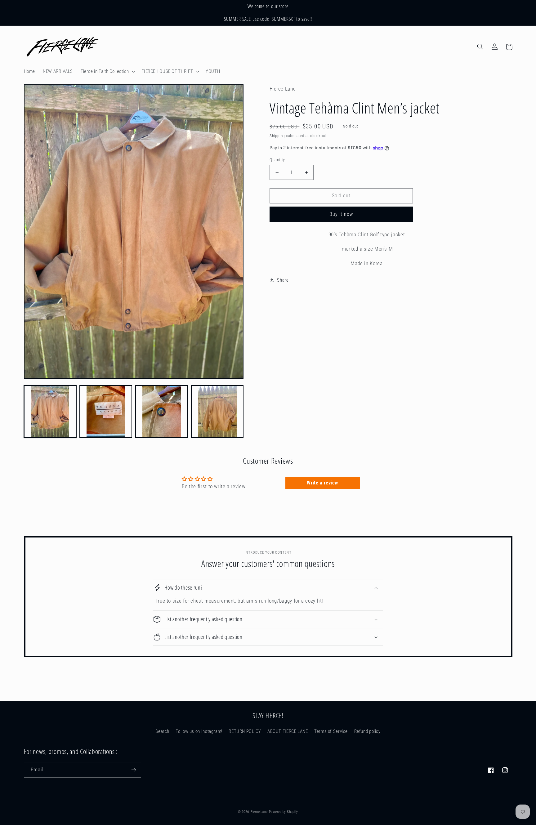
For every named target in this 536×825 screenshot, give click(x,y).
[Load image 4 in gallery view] (217, 411)
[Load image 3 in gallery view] (161, 411)
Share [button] (282, 280)
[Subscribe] (133, 769)
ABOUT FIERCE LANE (287, 731)
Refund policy (367, 731)
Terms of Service (331, 731)
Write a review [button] (322, 483)
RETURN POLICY (245, 731)
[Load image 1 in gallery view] (50, 411)
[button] (107, 71)
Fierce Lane (259, 812)
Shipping (277, 135)
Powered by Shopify (283, 812)
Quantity (277, 159)
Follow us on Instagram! (199, 731)
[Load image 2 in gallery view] (105, 411)
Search (162, 731)
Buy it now (341, 214)
